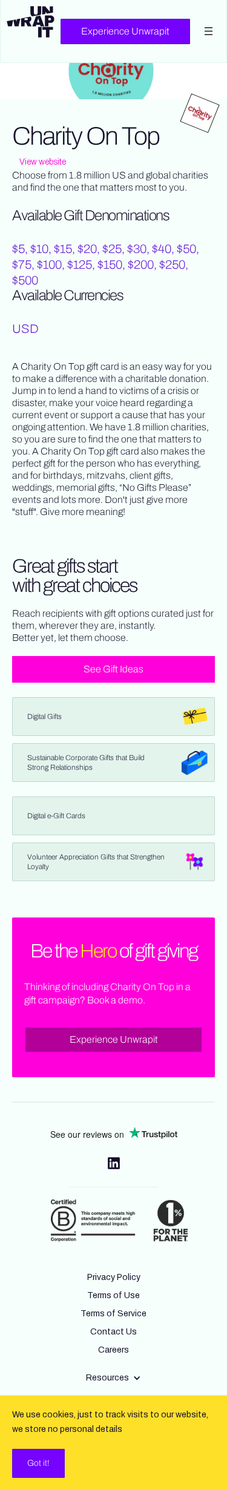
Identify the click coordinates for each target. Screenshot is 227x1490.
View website (42, 161)
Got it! (38, 1463)
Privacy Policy (113, 1277)
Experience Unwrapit (125, 31)
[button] (113, 1378)
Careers (113, 1349)
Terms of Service (113, 1313)
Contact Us (113, 1331)
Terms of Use (113, 1295)
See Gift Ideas (113, 669)
